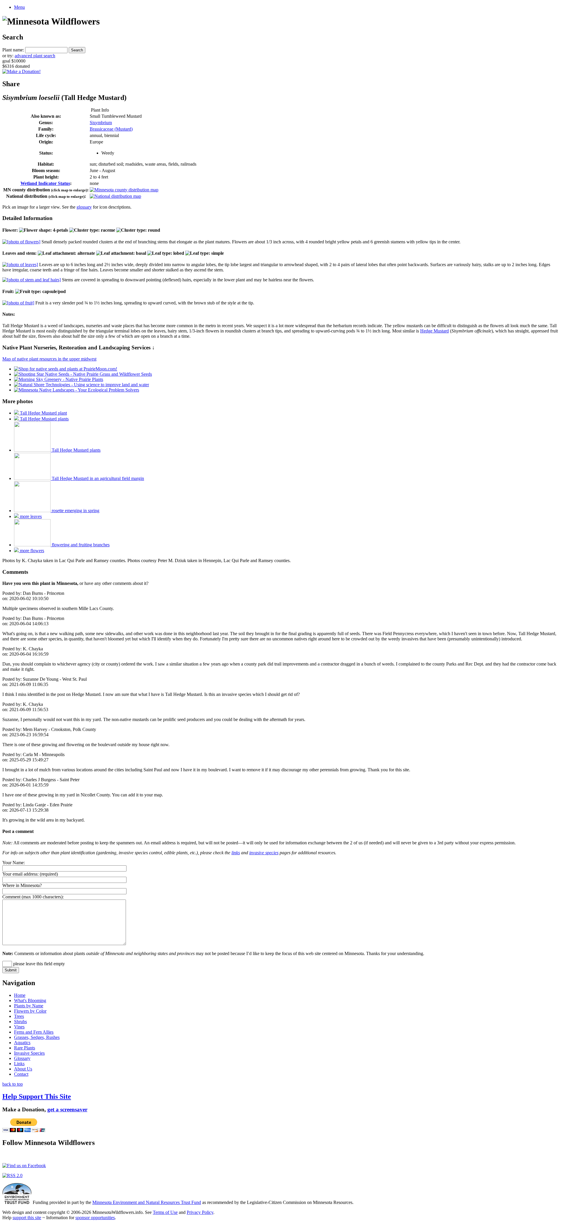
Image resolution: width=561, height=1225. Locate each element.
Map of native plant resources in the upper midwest (49, 358)
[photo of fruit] (18, 302)
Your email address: (20, 873)
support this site (27, 1217)
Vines (19, 1026)
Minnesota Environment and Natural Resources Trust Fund (146, 1202)
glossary (84, 207)
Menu (19, 7)
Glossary (22, 1058)
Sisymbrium (101, 122)
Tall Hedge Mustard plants (44, 418)
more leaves (30, 516)
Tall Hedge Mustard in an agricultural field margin (97, 478)
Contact (21, 1074)
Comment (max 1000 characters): (33, 896)
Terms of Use (165, 1212)
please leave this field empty (38, 963)
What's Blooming (30, 1000)
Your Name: (13, 862)
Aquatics (22, 1042)
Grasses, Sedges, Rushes (37, 1037)
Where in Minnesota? (22, 885)
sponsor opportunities (95, 1217)
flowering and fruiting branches (80, 544)
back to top (12, 1084)
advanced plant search (35, 55)
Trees (19, 1016)
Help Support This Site (36, 1096)
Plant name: (13, 49)
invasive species (263, 852)
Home (19, 995)
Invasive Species (29, 1053)
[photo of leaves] (20, 264)
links (235, 852)
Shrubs (20, 1021)
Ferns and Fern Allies (33, 1032)
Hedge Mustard (434, 330)
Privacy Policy (200, 1212)
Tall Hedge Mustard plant (43, 412)
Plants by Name (28, 1005)
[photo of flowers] (21, 241)
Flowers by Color (30, 1011)
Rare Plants (24, 1047)
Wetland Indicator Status (45, 183)
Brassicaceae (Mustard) (111, 129)
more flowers (31, 550)
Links (19, 1063)
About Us (23, 1068)
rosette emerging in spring (75, 510)
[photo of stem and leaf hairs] (31, 279)
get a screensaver (67, 1109)
